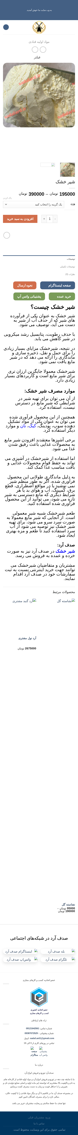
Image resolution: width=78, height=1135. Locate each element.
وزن (73, 203)
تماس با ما (39, 1123)
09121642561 (32, 1028)
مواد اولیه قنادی (39, 41)
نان (23, 425)
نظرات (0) (70, 274)
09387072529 (31, 1033)
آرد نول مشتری (27, 638)
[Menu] (73, 27)
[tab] (39, 259)
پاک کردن (7, 198)
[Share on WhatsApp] (6, 235)
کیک (32, 425)
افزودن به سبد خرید (20, 218)
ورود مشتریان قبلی (39, 1117)
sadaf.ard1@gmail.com (42, 1038)
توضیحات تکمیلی (67, 266)
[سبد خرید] (6, 27)
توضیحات (71, 259)
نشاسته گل (68, 904)
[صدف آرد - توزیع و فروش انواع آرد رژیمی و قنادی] (39, 27)
